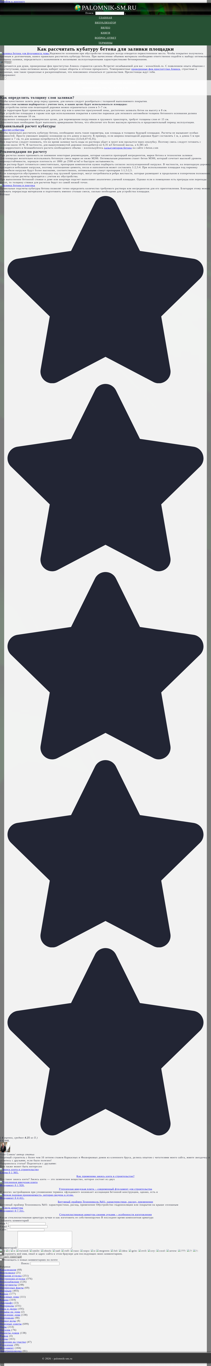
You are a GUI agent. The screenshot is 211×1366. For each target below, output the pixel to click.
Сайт (3, 1229)
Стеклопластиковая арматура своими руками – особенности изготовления (105, 1214)
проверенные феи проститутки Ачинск (155, 69)
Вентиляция (7, 1272)
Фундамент (7, 1348)
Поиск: (90, 12)
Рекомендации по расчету (105, 92)
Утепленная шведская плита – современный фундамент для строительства (105, 1189)
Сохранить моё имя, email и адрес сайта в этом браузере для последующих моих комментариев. (63, 1253)
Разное (4, 1335)
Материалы (7, 1305)
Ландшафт (6, 1302)
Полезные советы (11, 1323)
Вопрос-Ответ (105, 37)
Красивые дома (9, 1296)
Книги (105, 32)
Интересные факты (12, 1287)
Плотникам (7, 1317)
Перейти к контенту (12, 1)
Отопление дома (10, 1314)
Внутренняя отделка (12, 1278)
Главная (105, 17)
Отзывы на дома (10, 1311)
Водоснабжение (9, 1281)
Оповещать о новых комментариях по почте (30, 1259)
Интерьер (6, 1290)
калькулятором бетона (118, 147)
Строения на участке (13, 1341)
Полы (3, 1326)
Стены (4, 1338)
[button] (3, 78)
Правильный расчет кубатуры (105, 87)
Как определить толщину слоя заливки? (105, 82)
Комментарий (8, 1247)
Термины (105, 42)
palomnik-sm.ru (109, 7)
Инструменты (8, 1284)
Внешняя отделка (11, 1275)
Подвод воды (8, 1320)
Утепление (6, 1344)
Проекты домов (9, 1332)
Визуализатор (105, 22)
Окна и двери (8, 1308)
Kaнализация (8, 1269)
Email (4, 1226)
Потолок (5, 1329)
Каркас (4, 1293)
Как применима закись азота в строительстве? (105, 1176)
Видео (105, 27)
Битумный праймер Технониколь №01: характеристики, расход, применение (105, 1201)
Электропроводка (11, 1351)
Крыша (4, 1299)
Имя (3, 1223)
